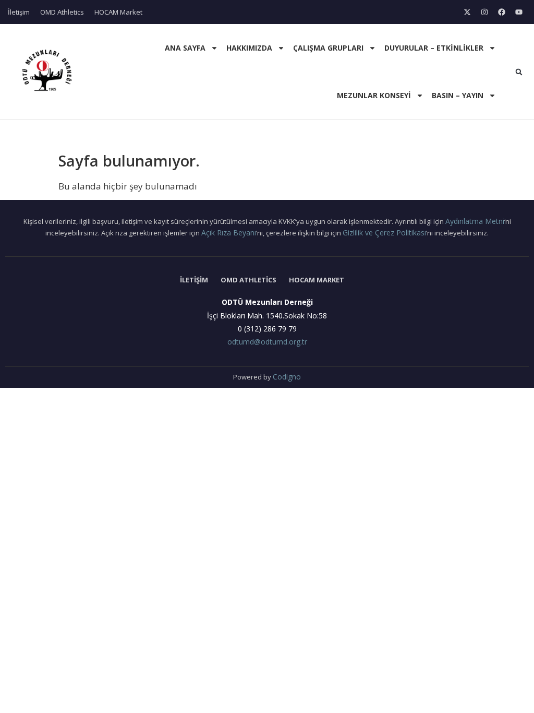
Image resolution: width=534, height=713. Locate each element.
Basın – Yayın (457, 95)
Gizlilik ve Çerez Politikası (384, 232)
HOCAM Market (118, 12)
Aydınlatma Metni (474, 221)
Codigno (287, 377)
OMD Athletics (62, 12)
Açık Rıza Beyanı (228, 232)
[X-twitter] (467, 12)
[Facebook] (501, 12)
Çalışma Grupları (328, 48)
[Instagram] (484, 12)
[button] (519, 72)
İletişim (19, 12)
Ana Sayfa (185, 48)
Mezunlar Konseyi (374, 95)
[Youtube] (519, 12)
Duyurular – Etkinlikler (433, 48)
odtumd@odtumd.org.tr (267, 342)
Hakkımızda (249, 48)
